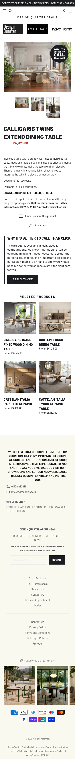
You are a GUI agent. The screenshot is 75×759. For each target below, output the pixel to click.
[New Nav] (4, 11)
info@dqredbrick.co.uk (52, 207)
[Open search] (10, 11)
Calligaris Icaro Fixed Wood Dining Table (18, 344)
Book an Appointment (37, 600)
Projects (37, 643)
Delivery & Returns (37, 638)
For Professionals (37, 583)
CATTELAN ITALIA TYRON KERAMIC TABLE (52, 403)
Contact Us (37, 594)
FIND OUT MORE (23, 279)
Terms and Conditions (37, 632)
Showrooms (37, 589)
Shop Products (37, 578)
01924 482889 (18, 486)
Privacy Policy (37, 627)
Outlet (37, 605)
